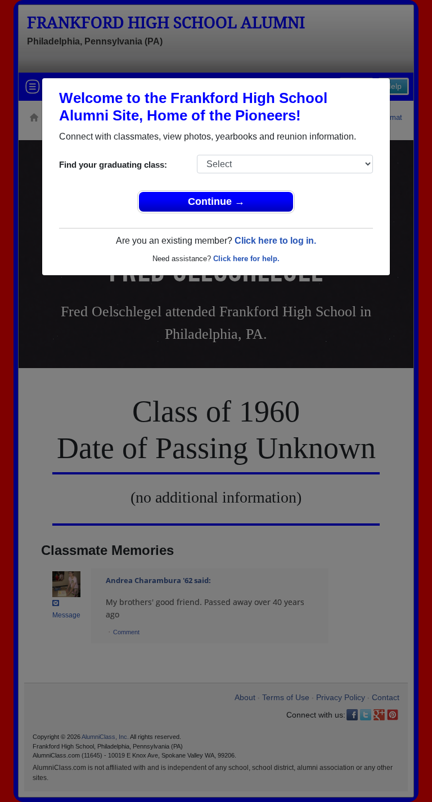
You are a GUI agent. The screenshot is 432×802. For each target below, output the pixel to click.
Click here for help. (246, 258)
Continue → (216, 201)
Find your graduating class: (113, 164)
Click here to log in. (275, 240)
